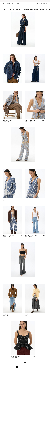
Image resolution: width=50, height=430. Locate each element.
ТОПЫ (6, 9)
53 (30, 367)
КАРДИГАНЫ (29, 9)
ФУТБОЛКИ (46, 9)
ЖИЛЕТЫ (36, 9)
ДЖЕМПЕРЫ (33, 9)
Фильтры (2, 9)
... (28, 367)
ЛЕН (4, 9)
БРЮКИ (22, 9)
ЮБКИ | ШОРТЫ (10, 9)
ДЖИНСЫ (25, 9)
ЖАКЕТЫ (39, 9)
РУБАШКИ (42, 9)
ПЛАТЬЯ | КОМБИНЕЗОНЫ (17, 9)
